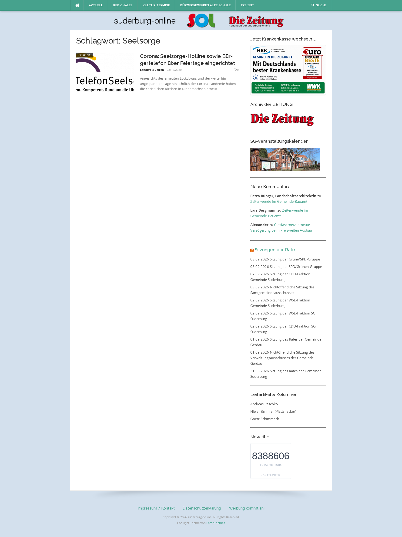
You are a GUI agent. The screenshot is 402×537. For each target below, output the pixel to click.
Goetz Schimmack (264, 418)
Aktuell (96, 5)
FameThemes (215, 523)
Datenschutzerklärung (202, 508)
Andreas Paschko (264, 404)
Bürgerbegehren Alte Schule (205, 5)
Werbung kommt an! (247, 508)
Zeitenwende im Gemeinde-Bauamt (278, 201)
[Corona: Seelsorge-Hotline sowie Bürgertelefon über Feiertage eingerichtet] (105, 72)
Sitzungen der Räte (275, 249)
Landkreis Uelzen (152, 70)
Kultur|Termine (156, 5)
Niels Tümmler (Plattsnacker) (273, 411)
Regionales (122, 5)
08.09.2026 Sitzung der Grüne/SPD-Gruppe (285, 259)
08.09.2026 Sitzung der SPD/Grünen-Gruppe (286, 266)
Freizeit (247, 5)
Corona (84, 55)
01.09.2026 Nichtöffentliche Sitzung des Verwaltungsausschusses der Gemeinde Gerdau (282, 358)
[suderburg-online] (201, 20)
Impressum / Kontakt (156, 508)
